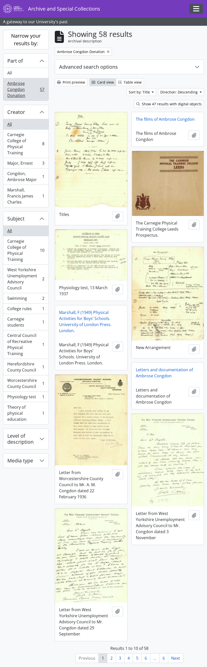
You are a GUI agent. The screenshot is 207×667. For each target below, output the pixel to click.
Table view (132, 82)
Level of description (20, 438)
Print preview (73, 82)
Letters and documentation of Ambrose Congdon (164, 373)
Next (175, 658)
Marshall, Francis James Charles (25, 196)
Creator (16, 112)
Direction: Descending (179, 92)
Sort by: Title (140, 92)
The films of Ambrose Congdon (165, 119)
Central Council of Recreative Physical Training (25, 344)
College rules (25, 310)
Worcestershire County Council (25, 383)
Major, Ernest (25, 164)
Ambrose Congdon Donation (25, 89)
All (9, 73)
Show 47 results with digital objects (171, 104)
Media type (20, 460)
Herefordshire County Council (25, 367)
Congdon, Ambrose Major (25, 176)
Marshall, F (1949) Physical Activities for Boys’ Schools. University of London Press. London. (85, 321)
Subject (15, 218)
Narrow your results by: (26, 39)
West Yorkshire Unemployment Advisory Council (25, 279)
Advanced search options (88, 66)
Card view (105, 82)
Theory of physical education (25, 413)
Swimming (25, 299)
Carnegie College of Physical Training (25, 144)
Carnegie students (25, 322)
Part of (15, 60)
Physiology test (25, 398)
